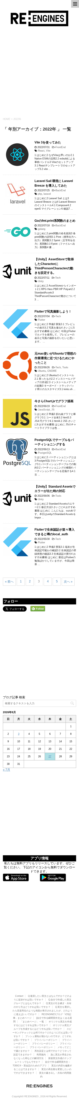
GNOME (52, 370)
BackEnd (60, 190)
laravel (47, 193)
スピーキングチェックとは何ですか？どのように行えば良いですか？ (42, 1033)
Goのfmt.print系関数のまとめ (55, 220)
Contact (19, 996)
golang (41, 229)
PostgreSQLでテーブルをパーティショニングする (54, 442)
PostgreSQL (45, 452)
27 (50, 756)
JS (52, 409)
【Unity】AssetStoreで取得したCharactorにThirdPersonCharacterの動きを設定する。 (54, 266)
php (40, 193)
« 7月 (6, 769)
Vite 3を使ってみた (48, 142)
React (41, 150)
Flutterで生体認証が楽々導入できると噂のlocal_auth (55, 532)
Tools (65, 367)
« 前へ (9, 581)
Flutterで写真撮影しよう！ (53, 311)
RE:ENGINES (39, 1086)
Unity (41, 281)
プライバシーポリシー (45, 1040)
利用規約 (41, 1054)
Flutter (41, 319)
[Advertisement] (39, 71)
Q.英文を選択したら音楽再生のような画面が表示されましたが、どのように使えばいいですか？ (42, 1011)
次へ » (68, 581)
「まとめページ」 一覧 (32, 1021)
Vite (48, 150)
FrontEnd (60, 147)
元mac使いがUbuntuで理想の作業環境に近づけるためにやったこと (55, 358)
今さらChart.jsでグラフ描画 (54, 401)
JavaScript (44, 409)
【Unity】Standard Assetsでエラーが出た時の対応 (55, 489)
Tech (58, 277)
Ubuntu (42, 370)
